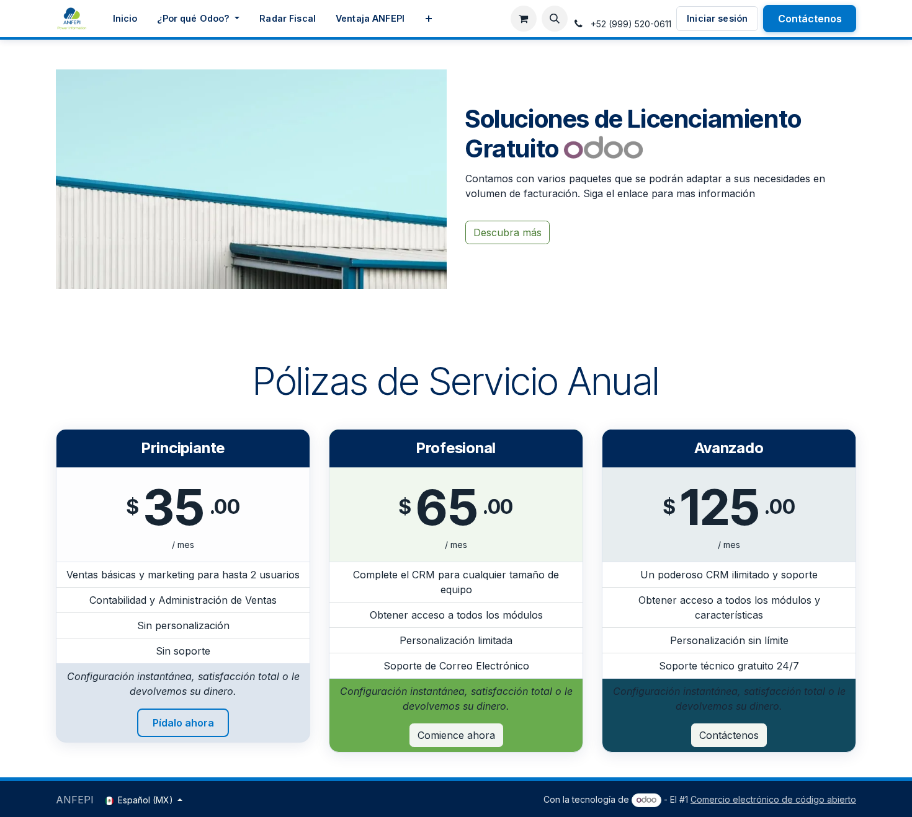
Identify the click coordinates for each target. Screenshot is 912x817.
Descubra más (507, 232)
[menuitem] (125, 18)
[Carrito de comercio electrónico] (524, 19)
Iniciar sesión (717, 18)
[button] (555, 19)
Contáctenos (810, 18)
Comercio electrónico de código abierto (773, 799)
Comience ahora (456, 735)
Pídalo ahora (183, 723)
